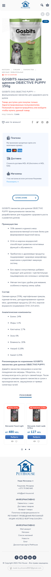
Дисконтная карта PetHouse (25, 544)
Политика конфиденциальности (25, 512)
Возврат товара (25, 509)
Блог (26, 541)
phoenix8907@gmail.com (30, 568)
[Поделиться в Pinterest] (41, 122)
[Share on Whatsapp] (46, 122)
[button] (22, 449)
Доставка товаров (26, 506)
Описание (21, 198)
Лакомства (28, 70)
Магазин (6, 70)
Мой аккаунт (25, 529)
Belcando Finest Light (14, 426)
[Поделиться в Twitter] (36, 122)
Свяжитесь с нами (25, 503)
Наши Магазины (25, 481)
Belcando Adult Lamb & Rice (36, 427)
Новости (25, 538)
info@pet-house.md (25, 493)
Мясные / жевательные (12, 72)
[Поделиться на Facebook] (31, 122)
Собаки (16, 70)
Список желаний (25, 535)
